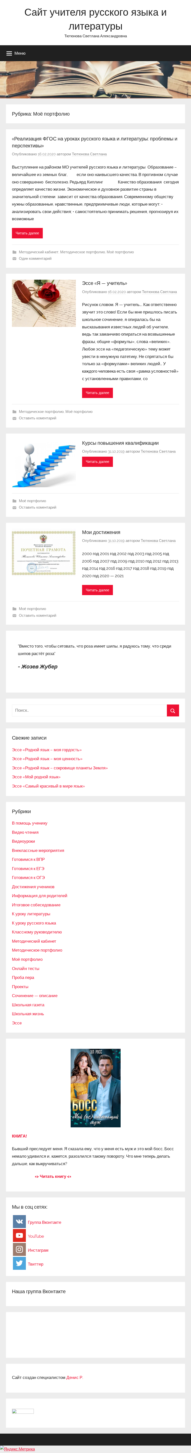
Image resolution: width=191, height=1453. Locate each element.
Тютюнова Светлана (89, 154)
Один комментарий (35, 258)
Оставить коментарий (37, 418)
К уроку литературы (31, 913)
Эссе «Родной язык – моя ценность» (47, 758)
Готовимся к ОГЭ (28, 877)
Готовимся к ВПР (28, 859)
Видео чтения (25, 832)
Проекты (20, 986)
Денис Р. (74, 1377)
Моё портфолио (120, 252)
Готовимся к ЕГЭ (28, 868)
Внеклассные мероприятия (38, 850)
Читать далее (27, 233)
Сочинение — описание (34, 995)
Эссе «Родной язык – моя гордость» (47, 749)
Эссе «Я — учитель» (104, 283)
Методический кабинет (38, 252)
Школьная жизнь (28, 1013)
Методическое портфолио (82, 252)
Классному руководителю (37, 931)
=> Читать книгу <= (53, 1176)
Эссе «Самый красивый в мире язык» (48, 786)
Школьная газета (28, 1004)
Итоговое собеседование (36, 904)
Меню (20, 53)
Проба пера (23, 977)
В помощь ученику (30, 823)
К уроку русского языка (34, 923)
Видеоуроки (23, 841)
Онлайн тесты (25, 968)
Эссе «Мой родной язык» (36, 776)
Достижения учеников (33, 886)
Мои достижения (101, 532)
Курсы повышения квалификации (120, 443)
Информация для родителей (39, 895)
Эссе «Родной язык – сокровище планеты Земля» (60, 767)
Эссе (17, 1022)
